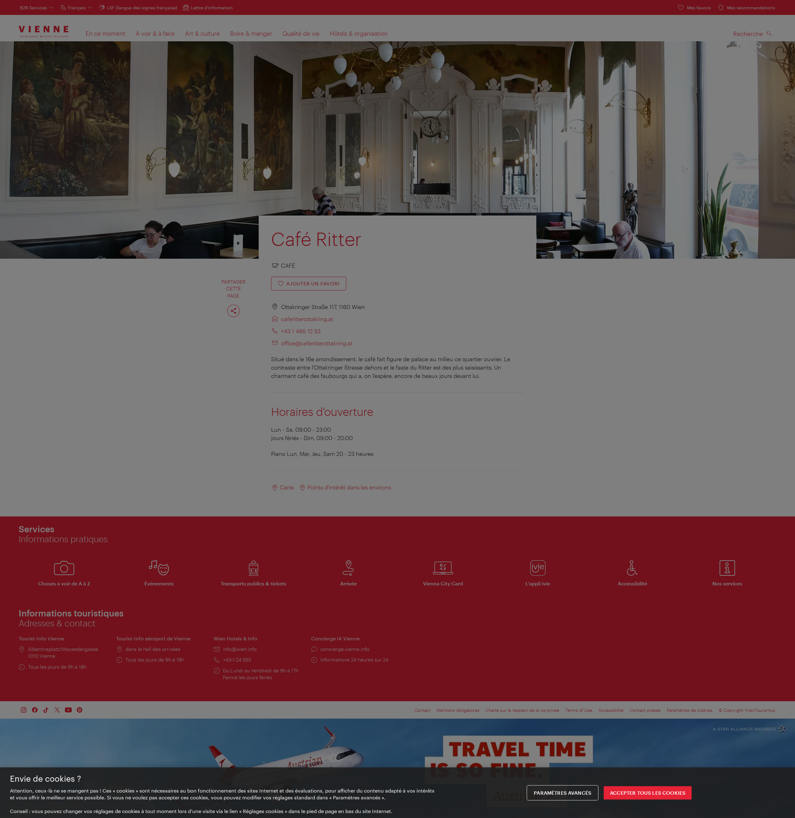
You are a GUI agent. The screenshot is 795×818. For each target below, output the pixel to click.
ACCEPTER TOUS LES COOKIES (647, 793)
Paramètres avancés (562, 793)
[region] (397, 792)
